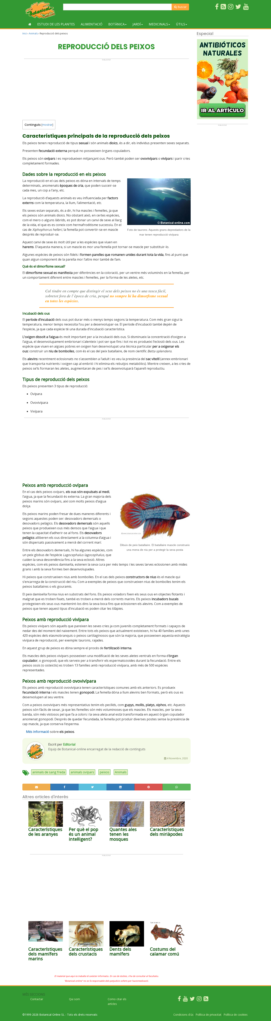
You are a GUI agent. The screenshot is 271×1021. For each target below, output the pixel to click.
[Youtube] (185, 1000)
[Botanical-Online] (41, 10)
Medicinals (158, 24)
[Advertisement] (106, 88)
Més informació (37, 731)
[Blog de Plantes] (206, 1000)
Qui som (74, 999)
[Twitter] (192, 1000)
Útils (180, 24)
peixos (104, 772)
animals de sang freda (48, 772)
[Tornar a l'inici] (29, 24)
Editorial (69, 744)
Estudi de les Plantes (56, 24)
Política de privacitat (208, 1014)
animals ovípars (82, 772)
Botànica (116, 24)
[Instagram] (199, 1000)
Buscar (181, 7)
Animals (33, 33)
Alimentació (91, 24)
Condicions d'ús (183, 1014)
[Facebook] (179, 1000)
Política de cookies (236, 1014)
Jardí (137, 24)
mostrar (47, 125)
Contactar (36, 999)
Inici (24, 33)
